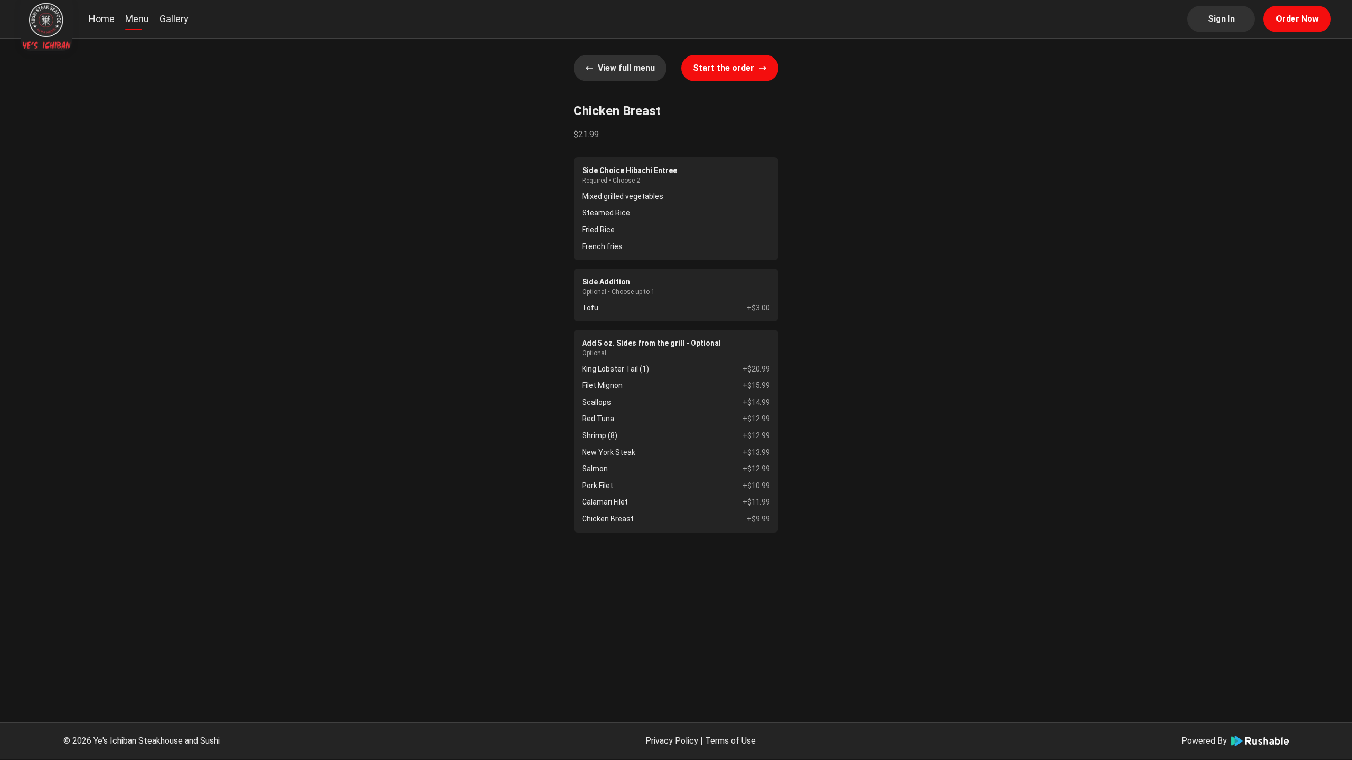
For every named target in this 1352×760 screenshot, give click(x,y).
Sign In (1221, 19)
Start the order (723, 68)
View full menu (626, 68)
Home (102, 18)
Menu (137, 18)
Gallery (174, 18)
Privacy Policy (671, 741)
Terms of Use (730, 741)
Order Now (1297, 19)
